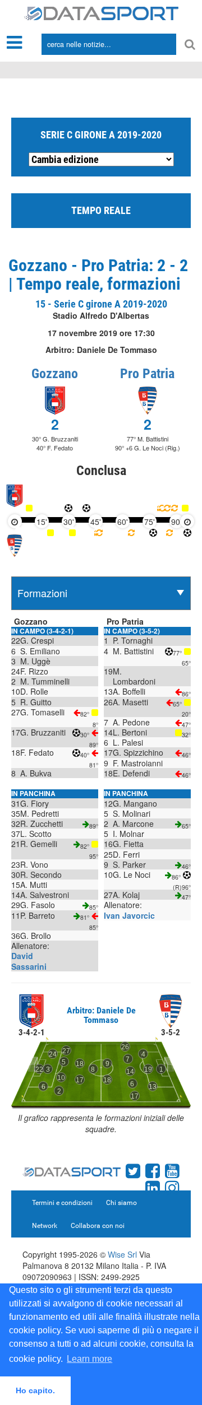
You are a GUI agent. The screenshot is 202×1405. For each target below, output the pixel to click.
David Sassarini (29, 960)
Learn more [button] (89, 1359)
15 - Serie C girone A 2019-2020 (101, 304)
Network (44, 1226)
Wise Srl (122, 1254)
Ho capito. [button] (35, 1390)
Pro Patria (147, 374)
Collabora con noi (98, 1226)
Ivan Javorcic (129, 915)
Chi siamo (121, 1203)
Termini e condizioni (62, 1203)
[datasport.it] (101, 12)
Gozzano (54, 374)
